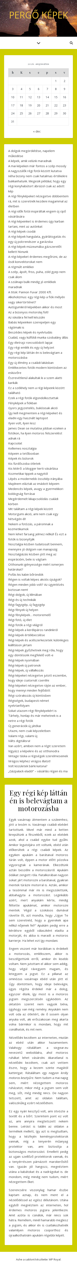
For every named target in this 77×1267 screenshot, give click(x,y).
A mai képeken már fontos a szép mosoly (37, 166)
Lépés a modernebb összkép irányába (35, 479)
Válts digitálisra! (19, 741)
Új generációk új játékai (24, 726)
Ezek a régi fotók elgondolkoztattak (33, 398)
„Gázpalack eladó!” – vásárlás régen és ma (38, 771)
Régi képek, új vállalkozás (26, 670)
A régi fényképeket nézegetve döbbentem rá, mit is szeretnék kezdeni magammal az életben (38, 201)
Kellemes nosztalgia (22, 448)
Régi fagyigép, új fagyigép (26, 605)
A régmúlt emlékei (21, 267)
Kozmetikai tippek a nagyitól (28, 473)
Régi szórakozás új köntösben (29, 695)
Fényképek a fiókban (22, 403)
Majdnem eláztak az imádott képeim (33, 484)
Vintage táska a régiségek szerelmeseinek (38, 756)
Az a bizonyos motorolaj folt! (28, 312)
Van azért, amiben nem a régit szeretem (37, 746)
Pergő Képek (38, 14)
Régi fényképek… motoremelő (29, 615)
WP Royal (55, 1259)
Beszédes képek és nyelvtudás (30, 332)
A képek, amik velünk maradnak (30, 161)
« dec (37, 131)
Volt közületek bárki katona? (27, 766)
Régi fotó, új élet (20, 620)
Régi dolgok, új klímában (25, 594)
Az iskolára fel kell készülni (26, 317)
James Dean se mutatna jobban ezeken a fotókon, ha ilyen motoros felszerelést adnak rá (37, 433)
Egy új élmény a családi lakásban (31, 363)
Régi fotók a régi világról (25, 625)
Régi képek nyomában (23, 660)
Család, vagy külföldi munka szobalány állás (38, 337)
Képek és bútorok (20, 458)
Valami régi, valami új (22, 736)
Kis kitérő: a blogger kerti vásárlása (33, 468)
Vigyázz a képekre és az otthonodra (33, 751)
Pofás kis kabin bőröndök (25, 574)
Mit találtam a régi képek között (30, 509)
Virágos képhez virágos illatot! (29, 761)
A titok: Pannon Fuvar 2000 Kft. (30, 292)
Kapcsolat (15, 443)
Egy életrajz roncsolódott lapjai (30, 342)
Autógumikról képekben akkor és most (35, 307)
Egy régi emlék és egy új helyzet (31, 347)
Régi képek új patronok (24, 665)
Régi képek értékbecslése (26, 635)
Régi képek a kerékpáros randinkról (33, 630)
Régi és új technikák (22, 600)
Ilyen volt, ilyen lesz (22, 423)
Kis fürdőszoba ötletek (24, 463)
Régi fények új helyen (23, 610)
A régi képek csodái (22, 231)
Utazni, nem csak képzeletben (29, 731)
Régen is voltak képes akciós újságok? (35, 579)
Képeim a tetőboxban (23, 453)
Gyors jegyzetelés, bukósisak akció (33, 408)
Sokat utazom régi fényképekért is (32, 711)
